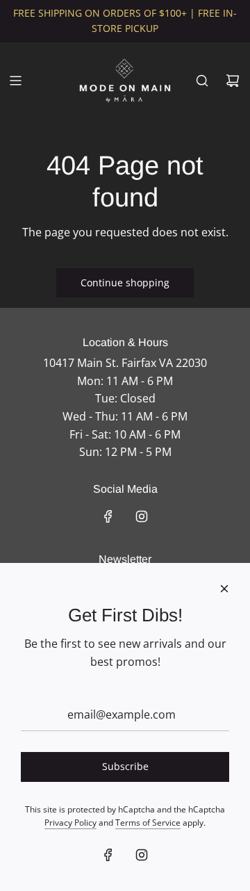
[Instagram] (141, 516)
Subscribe (125, 766)
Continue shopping (125, 282)
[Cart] (232, 80)
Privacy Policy (70, 822)
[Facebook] (108, 516)
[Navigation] (15, 80)
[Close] (224, 588)
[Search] (202, 80)
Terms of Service (148, 822)
